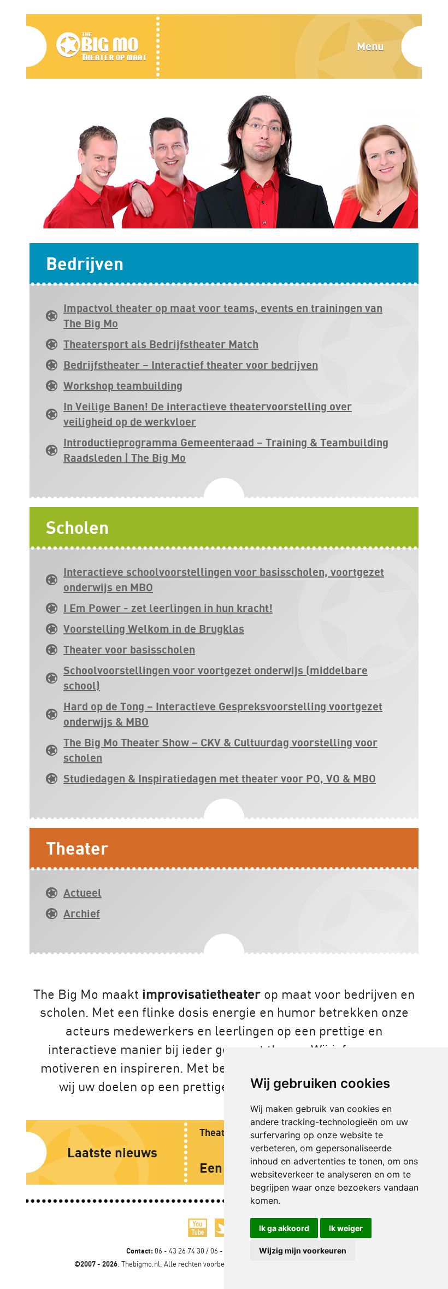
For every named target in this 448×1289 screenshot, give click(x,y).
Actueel (82, 892)
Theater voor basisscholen (129, 649)
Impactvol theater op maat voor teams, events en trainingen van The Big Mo (222, 315)
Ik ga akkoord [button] (284, 1228)
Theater (77, 847)
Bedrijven (84, 263)
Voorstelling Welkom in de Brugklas (153, 628)
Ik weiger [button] (346, 1228)
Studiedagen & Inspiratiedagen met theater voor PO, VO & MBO (219, 778)
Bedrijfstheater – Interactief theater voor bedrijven (190, 365)
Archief (81, 913)
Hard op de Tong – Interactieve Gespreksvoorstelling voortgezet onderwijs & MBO (222, 713)
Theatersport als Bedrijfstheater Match (160, 344)
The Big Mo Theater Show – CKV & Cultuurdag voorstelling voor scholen (220, 749)
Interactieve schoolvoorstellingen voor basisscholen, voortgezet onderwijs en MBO (223, 579)
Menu (370, 46)
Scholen (77, 527)
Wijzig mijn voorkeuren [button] (302, 1250)
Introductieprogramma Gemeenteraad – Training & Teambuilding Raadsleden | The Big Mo (225, 449)
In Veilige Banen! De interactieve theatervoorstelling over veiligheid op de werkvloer (207, 413)
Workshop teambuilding (122, 385)
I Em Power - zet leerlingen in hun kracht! (168, 608)
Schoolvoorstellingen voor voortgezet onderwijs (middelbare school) (215, 677)
